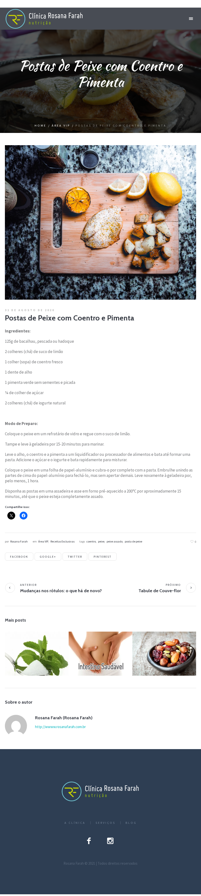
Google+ (48, 556)
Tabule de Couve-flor (159, 590)
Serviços (105, 822)
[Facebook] (89, 841)
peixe (101, 541)
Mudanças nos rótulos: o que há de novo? (61, 590)
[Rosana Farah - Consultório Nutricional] (100, 791)
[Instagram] (110, 841)
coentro (91, 541)
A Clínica (75, 822)
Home (40, 125)
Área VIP (61, 125)
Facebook (19, 556)
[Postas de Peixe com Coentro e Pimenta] (100, 222)
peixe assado (115, 541)
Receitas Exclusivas (62, 541)
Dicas (30, 660)
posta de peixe (133, 541)
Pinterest (103, 556)
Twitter (75, 556)
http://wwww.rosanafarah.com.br (60, 726)
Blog (131, 822)
